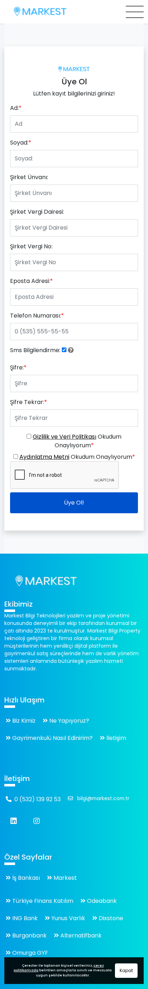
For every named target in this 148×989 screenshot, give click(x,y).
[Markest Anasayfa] (25, 12)
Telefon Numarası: (37, 315)
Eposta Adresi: (31, 281)
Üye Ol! (74, 502)
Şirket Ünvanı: (29, 177)
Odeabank (101, 901)
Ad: (16, 108)
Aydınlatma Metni (44, 457)
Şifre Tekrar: (28, 402)
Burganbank (29, 935)
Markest (64, 878)
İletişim (115, 738)
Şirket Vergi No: (31, 246)
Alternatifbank (80, 935)
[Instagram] (36, 821)
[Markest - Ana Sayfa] (74, 69)
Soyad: (20, 142)
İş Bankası (25, 878)
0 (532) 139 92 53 (37, 799)
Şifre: (18, 367)
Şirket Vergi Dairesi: (37, 212)
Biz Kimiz (23, 721)
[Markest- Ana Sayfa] (46, 581)
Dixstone (110, 918)
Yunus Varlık (67, 918)
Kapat (126, 970)
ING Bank (24, 918)
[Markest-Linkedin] (13, 821)
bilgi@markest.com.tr (102, 798)
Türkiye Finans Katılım (42, 901)
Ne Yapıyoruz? (68, 721)
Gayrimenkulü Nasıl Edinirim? (52, 738)
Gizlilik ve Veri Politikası (64, 437)
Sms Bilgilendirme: (35, 350)
